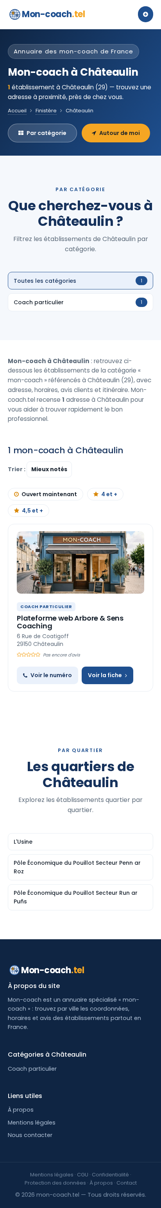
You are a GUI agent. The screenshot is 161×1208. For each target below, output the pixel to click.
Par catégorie (46, 133)
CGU (82, 1174)
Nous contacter (30, 1135)
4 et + (109, 494)
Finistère (46, 110)
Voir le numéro (51, 675)
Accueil (17, 110)
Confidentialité (110, 1174)
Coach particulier (32, 1069)
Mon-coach (53, 14)
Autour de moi (119, 133)
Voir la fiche (105, 675)
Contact (126, 1183)
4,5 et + (32, 510)
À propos (21, 1110)
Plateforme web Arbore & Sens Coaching (70, 622)
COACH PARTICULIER (46, 606)
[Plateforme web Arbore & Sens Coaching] (80, 562)
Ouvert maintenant (49, 494)
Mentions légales (31, 1122)
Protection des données (55, 1183)
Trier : (17, 469)
